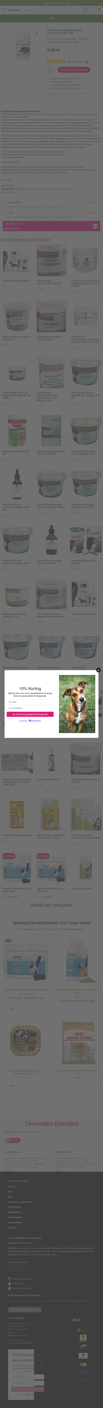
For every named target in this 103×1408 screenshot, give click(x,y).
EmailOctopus (36, 721)
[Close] (98, 670)
